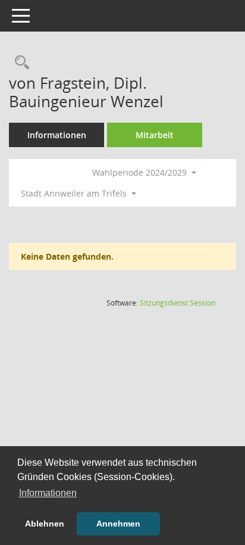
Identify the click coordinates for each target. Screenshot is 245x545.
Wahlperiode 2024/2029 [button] (140, 172)
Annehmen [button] (118, 523)
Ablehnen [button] (44, 523)
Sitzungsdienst (177, 303)
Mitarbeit (155, 135)
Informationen (56, 135)
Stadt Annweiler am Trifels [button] (75, 193)
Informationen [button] (48, 493)
